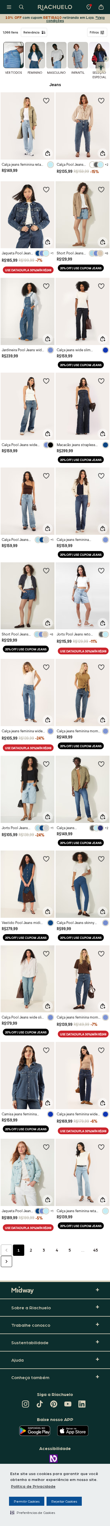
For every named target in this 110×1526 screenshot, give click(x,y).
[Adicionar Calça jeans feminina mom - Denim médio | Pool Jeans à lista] (101, 667)
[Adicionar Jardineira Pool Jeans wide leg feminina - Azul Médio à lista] (46, 286)
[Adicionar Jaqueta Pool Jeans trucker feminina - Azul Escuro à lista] (46, 189)
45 (95, 1250)
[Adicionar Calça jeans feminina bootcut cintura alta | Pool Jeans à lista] (101, 475)
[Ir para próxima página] (6, 1261)
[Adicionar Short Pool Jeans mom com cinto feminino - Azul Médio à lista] (46, 570)
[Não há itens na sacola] (101, 7)
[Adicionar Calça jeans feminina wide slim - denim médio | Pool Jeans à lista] (46, 667)
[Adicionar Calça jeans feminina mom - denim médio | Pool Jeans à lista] (101, 953)
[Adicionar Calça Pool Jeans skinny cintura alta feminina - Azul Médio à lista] (101, 858)
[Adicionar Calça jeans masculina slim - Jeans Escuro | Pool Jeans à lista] (101, 763)
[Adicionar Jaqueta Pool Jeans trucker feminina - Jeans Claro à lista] (46, 1147)
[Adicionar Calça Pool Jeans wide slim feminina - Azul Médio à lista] (46, 380)
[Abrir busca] (21, 7)
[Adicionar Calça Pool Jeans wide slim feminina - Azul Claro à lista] (46, 475)
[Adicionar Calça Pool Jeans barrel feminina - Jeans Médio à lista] (101, 100)
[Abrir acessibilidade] (100, 67)
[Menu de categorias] (9, 7)
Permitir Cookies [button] (26, 1501)
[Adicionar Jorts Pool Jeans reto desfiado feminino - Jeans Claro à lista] (101, 570)
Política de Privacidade (33, 1486)
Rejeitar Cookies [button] (64, 1501)
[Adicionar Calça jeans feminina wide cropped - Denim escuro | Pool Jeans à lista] (101, 1050)
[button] (32, 1512)
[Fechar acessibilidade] (106, 59)
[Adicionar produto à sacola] (48, 153)
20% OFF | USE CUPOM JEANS (81, 268)
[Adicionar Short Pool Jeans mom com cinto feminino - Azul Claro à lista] (101, 189)
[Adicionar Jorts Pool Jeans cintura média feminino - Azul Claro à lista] (46, 763)
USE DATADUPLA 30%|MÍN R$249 (28, 270)
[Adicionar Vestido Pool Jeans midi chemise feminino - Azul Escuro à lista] (46, 858)
